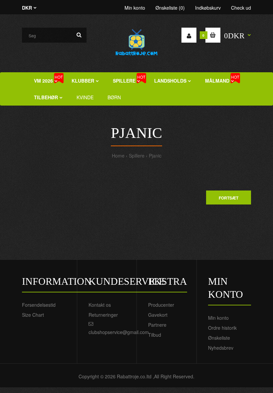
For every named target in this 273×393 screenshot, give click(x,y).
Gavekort (157, 314)
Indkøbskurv (208, 7)
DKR (27, 7)
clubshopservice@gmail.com (119, 332)
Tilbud (154, 334)
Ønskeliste (219, 337)
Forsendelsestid (39, 304)
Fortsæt (228, 198)
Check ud (241, 7)
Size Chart (33, 314)
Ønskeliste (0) (170, 7)
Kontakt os (100, 304)
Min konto (135, 7)
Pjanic (155, 155)
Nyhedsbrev (220, 347)
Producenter (161, 304)
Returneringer (103, 314)
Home (118, 155)
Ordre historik (222, 327)
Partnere (157, 324)
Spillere (136, 155)
